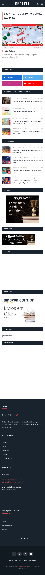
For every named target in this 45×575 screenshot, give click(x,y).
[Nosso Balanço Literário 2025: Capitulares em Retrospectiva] (6, 121)
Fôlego (4, 446)
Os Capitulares (7, 525)
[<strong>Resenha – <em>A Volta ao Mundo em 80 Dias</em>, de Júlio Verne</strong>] (6, 131)
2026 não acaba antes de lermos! (23, 111)
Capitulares (6, 513)
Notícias (28, 92)
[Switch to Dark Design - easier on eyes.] (38, 4)
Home (4, 521)
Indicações (18, 92)
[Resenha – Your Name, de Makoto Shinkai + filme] (6, 160)
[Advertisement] (22, 370)
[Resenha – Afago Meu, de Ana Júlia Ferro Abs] (6, 170)
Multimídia (5, 450)
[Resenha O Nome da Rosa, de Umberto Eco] (6, 100)
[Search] (42, 3)
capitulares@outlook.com (12, 479)
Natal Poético (9, 51)
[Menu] (3, 3)
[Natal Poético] (22, 35)
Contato (4, 529)
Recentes (7, 92)
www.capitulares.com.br (11, 487)
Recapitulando (7, 458)
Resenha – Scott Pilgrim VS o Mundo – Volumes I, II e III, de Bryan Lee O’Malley (26, 182)
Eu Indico (7, 26)
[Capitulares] (21, 3)
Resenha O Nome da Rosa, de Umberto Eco (27, 101)
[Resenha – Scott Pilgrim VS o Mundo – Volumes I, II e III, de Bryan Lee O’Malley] (6, 180)
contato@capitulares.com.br (13, 482)
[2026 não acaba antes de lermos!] (6, 111)
